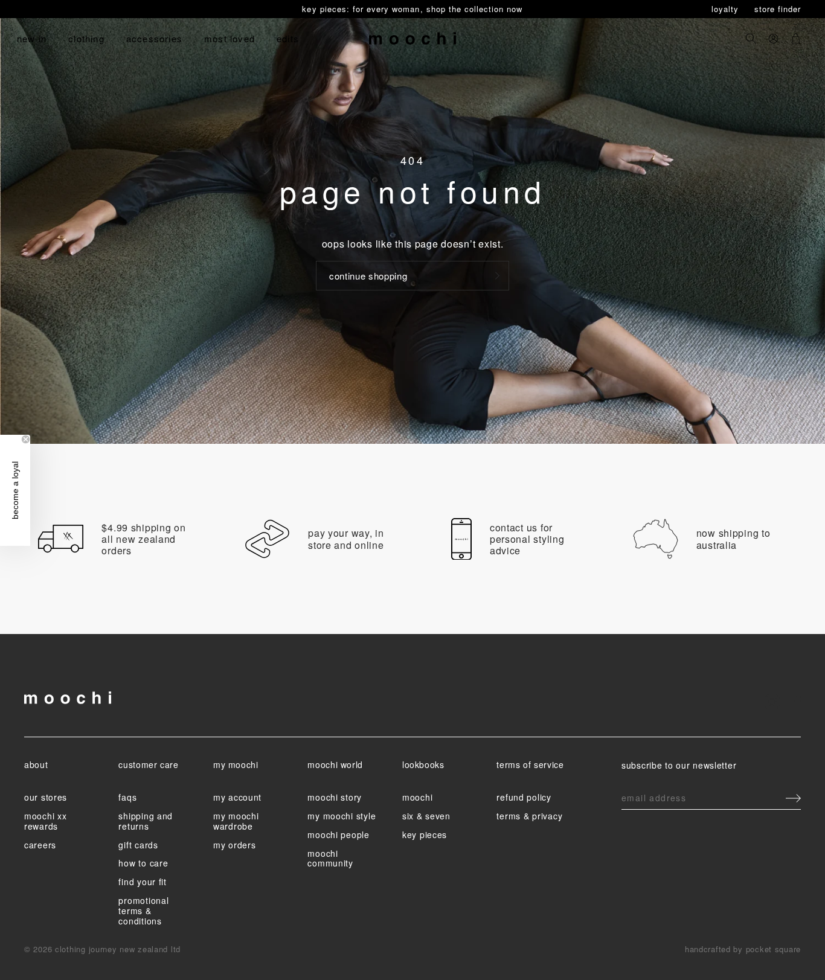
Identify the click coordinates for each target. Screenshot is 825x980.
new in (32, 38)
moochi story (334, 797)
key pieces (424, 834)
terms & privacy (529, 816)
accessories (154, 38)
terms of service (529, 764)
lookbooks (423, 764)
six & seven (426, 816)
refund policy (523, 797)
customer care (148, 764)
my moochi (235, 764)
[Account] (773, 38)
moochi (417, 797)
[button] (15, 490)
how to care (143, 863)
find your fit (142, 882)
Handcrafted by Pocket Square (743, 949)
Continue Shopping (368, 275)
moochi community (330, 858)
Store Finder (777, 8)
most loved (229, 38)
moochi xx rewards (45, 821)
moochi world (335, 764)
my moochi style (341, 816)
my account (237, 797)
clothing (86, 38)
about (36, 764)
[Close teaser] (25, 439)
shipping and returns (145, 821)
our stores (45, 797)
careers (40, 845)
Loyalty (726, 8)
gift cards (138, 845)
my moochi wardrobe (235, 821)
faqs (127, 797)
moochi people (338, 834)
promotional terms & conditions (143, 910)
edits (288, 38)
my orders (234, 845)
